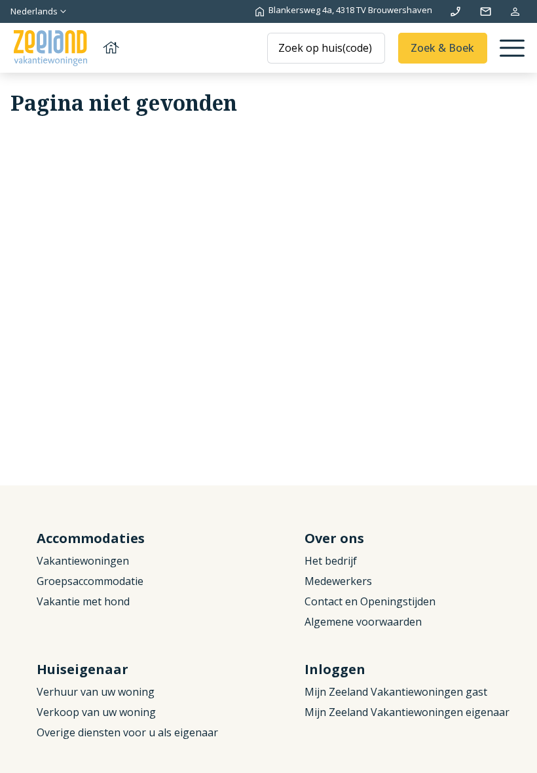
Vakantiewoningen (83, 561)
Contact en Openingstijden (370, 601)
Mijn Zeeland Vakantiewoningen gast (396, 692)
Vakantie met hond (83, 601)
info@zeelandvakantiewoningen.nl (485, 11)
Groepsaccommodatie (90, 581)
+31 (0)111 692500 (455, 11)
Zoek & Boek (442, 48)
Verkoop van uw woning (96, 712)
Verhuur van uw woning (96, 692)
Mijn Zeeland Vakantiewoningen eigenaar (407, 712)
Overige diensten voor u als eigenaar (127, 732)
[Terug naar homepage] (65, 48)
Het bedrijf (331, 561)
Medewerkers (338, 581)
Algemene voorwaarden (363, 621)
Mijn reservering (515, 11)
